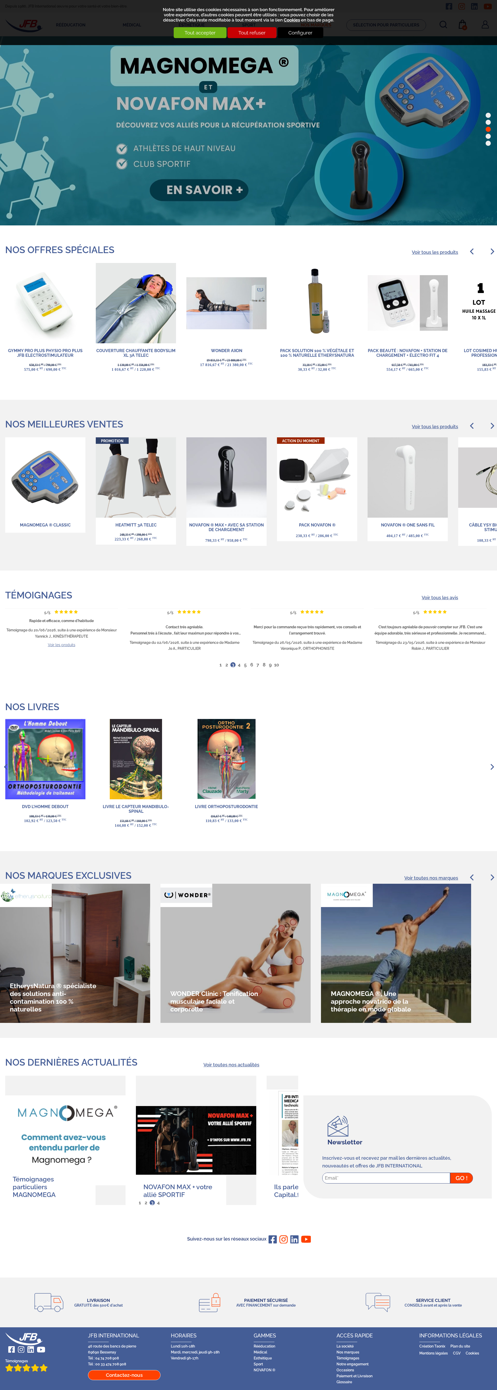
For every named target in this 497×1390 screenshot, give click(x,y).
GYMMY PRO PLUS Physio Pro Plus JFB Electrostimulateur (45, 353)
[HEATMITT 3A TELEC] (136, 477)
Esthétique (263, 1358)
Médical (260, 1352)
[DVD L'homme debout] (45, 759)
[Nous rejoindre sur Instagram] (282, 1239)
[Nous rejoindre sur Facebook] (271, 1239)
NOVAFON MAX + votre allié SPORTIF (47, 1191)
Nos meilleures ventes (64, 424)
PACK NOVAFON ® (317, 525)
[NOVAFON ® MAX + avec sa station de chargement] (226, 477)
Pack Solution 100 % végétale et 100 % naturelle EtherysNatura (317, 353)
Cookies (292, 20)
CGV (457, 1353)
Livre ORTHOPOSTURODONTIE (226, 806)
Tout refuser (252, 32)
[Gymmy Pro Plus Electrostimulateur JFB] (45, 303)
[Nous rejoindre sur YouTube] (304, 1239)
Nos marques (348, 1352)
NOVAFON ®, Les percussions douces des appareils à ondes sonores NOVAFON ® (371, 997)
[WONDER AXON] (226, 303)
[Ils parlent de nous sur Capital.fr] (196, 1140)
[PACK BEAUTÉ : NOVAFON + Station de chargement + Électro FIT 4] (408, 303)
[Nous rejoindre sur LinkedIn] (293, 1239)
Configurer (300, 32)
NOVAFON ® (264, 1370)
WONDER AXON (226, 350)
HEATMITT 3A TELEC (136, 525)
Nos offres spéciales (59, 249)
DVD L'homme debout (45, 806)
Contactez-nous (124, 1375)
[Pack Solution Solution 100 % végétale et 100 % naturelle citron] (317, 303)
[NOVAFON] (408, 477)
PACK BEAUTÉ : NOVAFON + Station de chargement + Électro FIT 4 (408, 353)
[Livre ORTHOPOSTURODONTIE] (226, 759)
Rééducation (205, 124)
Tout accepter (200, 32)
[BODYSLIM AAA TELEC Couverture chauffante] (136, 303)
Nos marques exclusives (68, 875)
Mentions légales (433, 1353)
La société (345, 1346)
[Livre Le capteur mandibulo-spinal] (136, 759)
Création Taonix (432, 1346)
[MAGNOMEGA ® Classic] (45, 477)
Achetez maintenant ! (101, 181)
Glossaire (344, 1382)
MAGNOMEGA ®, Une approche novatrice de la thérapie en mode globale (210, 1001)
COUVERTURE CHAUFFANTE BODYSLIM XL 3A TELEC (136, 353)
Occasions (345, 1370)
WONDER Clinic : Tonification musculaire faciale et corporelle (54, 1001)
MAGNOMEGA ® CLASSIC (45, 525)
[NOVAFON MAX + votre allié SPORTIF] (65, 1140)
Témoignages (38, 595)
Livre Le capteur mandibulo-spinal (136, 809)
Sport (258, 1364)
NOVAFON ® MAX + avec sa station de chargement (226, 527)
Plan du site (460, 1346)
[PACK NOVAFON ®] (317, 477)
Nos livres (32, 706)
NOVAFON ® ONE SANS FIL (408, 525)
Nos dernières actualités (71, 1062)
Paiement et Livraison (354, 1376)
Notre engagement (353, 1364)
